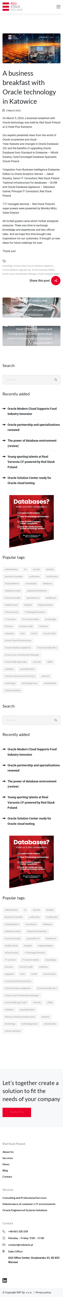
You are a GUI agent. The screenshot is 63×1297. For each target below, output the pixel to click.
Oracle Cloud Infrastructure (18, 640)
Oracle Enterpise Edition (43, 270)
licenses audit (26, 626)
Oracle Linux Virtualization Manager (20, 274)
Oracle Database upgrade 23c (17, 270)
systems (45, 676)
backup (49, 569)
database (47, 583)
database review (13, 590)
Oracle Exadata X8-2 (47, 647)
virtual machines (13, 690)
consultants (30, 583)
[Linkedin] (4, 1280)
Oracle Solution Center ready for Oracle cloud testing (29, 480)
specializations (27, 669)
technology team (29, 683)
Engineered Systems (37, 590)
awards (36, 569)
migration (9, 633)
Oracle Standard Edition (49, 274)
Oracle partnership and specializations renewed (34, 427)
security (37, 662)
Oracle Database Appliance (40, 266)
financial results (12, 598)
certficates (34, 576)
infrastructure (11, 612)
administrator (11, 569)
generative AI (33, 598)
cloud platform (12, 583)
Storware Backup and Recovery (20, 676)
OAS (22, 633)
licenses (9, 626)
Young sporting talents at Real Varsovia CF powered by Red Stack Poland (31, 462)
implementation (45, 605)
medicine (43, 626)
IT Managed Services (35, 612)
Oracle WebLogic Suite (16, 662)
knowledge (8, 266)
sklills (50, 662)
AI (25, 569)
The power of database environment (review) (32, 443)
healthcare (51, 598)
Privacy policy (43, 1292)
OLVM (34, 633)
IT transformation (30, 619)
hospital (28, 605)
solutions (9, 669)
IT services (10, 619)
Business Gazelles (14, 576)
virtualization (50, 683)
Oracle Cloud (20, 266)
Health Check (11, 605)
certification (52, 576)
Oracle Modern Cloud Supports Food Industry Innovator (32, 411)
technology (10, 683)
